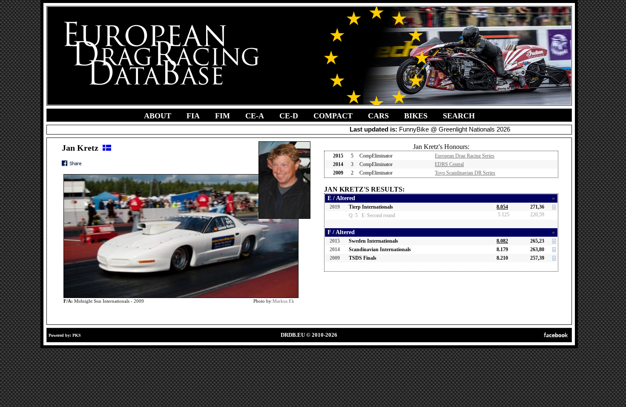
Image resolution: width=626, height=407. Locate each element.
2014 (335, 249)
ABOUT (157, 116)
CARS (378, 116)
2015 (335, 241)
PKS (76, 335)
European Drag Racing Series (464, 156)
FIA (193, 116)
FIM (222, 116)
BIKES (416, 116)
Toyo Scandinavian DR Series (465, 173)
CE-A (254, 116)
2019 (335, 207)
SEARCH (459, 116)
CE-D (288, 116)
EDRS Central (449, 164)
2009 (335, 258)
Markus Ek (283, 301)
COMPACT (333, 116)
